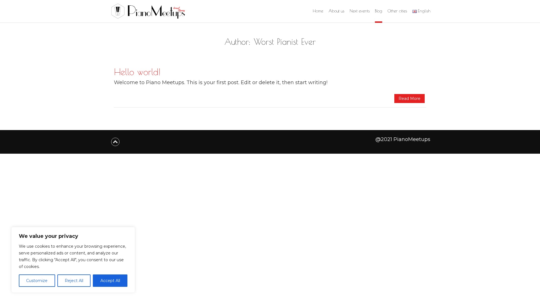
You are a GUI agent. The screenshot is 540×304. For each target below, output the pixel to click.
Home (318, 10)
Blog (378, 10)
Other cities (397, 10)
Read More (409, 98)
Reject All (74, 280)
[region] (73, 260)
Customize (37, 280)
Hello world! (137, 71)
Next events (360, 10)
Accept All (110, 280)
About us (336, 10)
